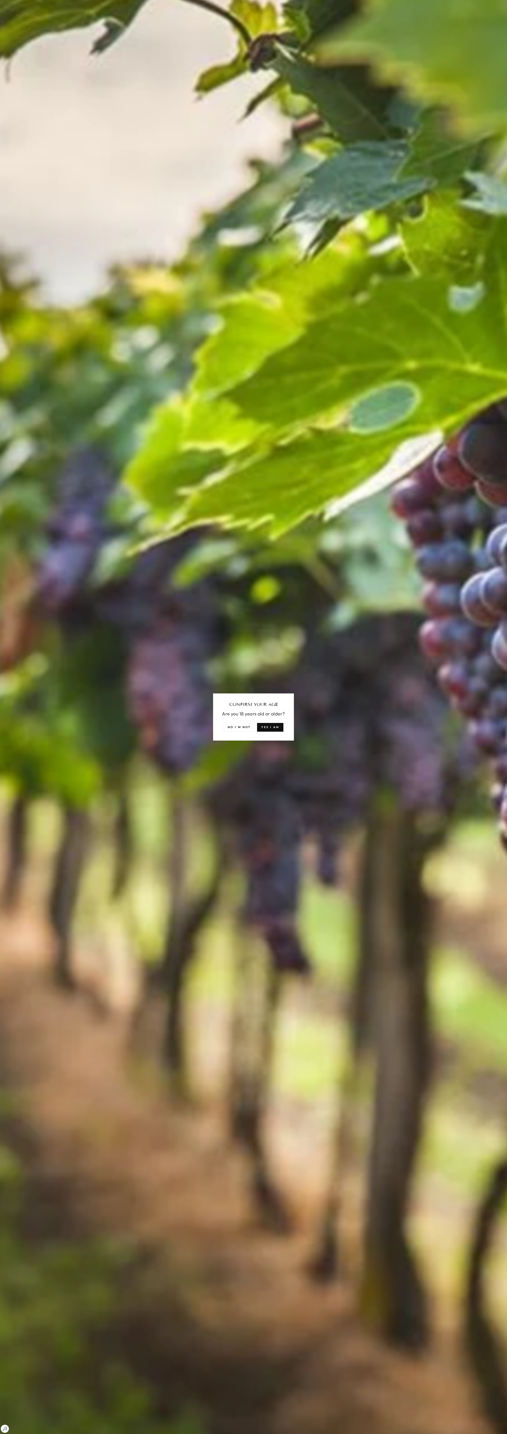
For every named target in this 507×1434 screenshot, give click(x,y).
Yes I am (270, 727)
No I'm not (239, 727)
